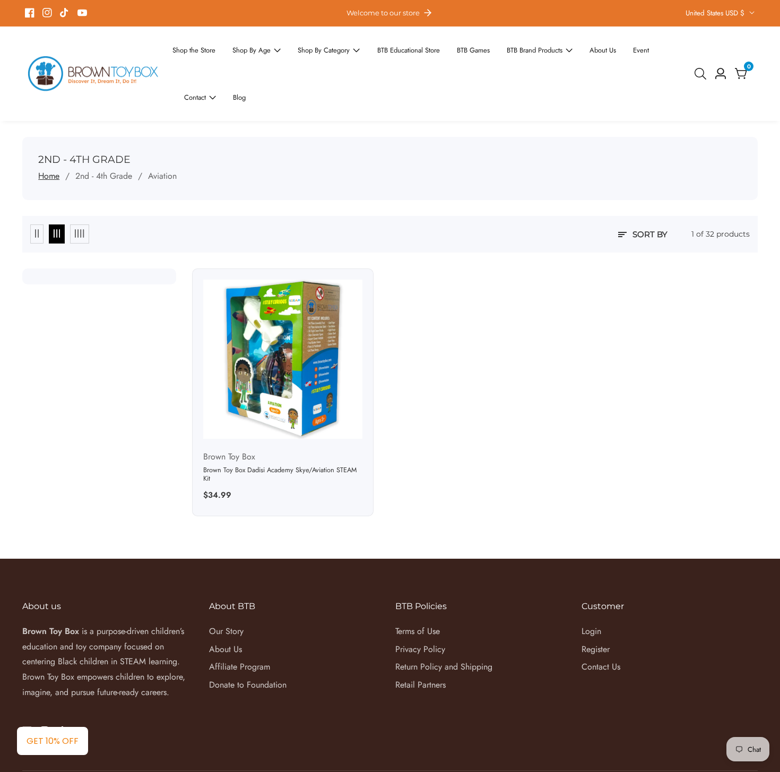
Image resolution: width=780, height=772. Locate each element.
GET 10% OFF (53, 741)
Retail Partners (420, 647)
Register (596, 611)
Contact (631, 54)
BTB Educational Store (387, 54)
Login (591, 593)
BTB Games (445, 54)
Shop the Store (194, 54)
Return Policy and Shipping (443, 629)
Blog (672, 54)
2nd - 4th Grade (103, 138)
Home (48, 138)
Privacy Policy (420, 611)
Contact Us (601, 629)
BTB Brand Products (500, 54)
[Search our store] (702, 55)
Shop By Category (311, 54)
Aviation (162, 138)
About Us (562, 54)
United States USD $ (716, 13)
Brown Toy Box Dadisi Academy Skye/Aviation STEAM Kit (280, 436)
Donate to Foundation (248, 647)
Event (597, 54)
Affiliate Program (239, 629)
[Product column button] (37, 196)
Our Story (226, 593)
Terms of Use (417, 593)
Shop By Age (246, 54)
